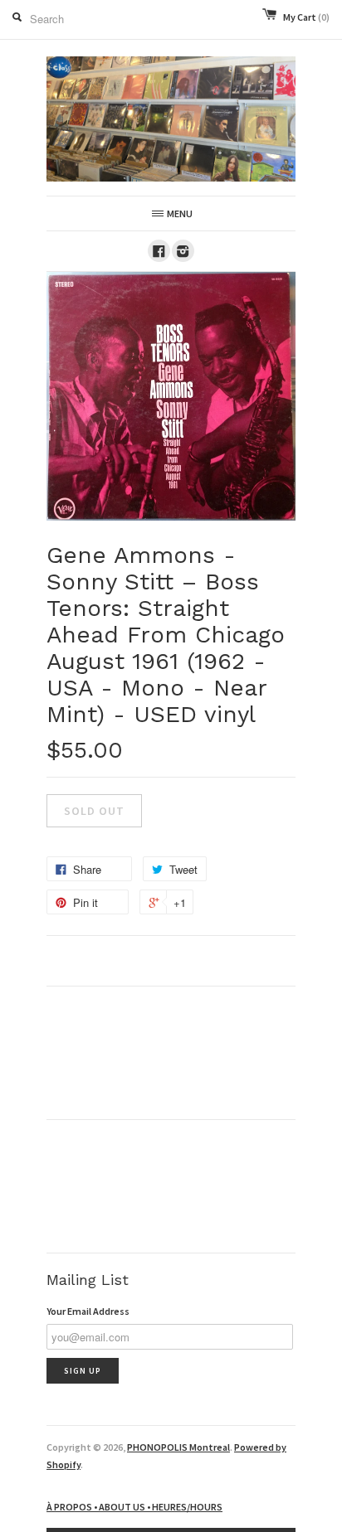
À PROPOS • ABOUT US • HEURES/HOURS (134, 1506)
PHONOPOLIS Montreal (178, 1447)
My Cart (306, 17)
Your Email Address (87, 1311)
